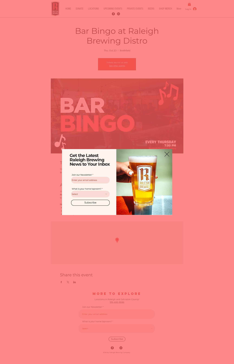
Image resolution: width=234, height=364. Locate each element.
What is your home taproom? (86, 189)
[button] (167, 154)
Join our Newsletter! (82, 175)
